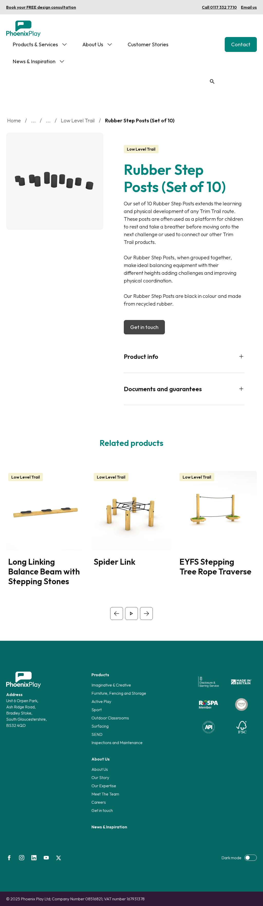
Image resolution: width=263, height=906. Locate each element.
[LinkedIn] (34, 858)
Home (14, 120)
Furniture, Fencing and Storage (118, 693)
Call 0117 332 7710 (219, 7)
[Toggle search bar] (212, 81)
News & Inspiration (34, 61)
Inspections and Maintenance (117, 742)
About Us (92, 44)
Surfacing (100, 726)
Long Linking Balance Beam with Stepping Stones (44, 571)
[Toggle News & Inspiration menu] (62, 61)
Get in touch (144, 327)
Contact (240, 44)
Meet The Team (105, 794)
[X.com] (58, 858)
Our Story (100, 777)
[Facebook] (9, 858)
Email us (249, 7)
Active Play (101, 701)
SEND (96, 734)
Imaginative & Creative (111, 685)
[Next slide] (146, 613)
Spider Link (114, 561)
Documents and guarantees (163, 389)
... (33, 120)
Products (100, 674)
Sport (96, 709)
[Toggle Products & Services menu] (64, 44)
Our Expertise (103, 785)
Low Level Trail (78, 120)
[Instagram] (21, 858)
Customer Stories (148, 44)
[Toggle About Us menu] (110, 44)
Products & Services (35, 44)
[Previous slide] (116, 613)
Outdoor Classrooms (110, 717)
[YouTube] (46, 858)
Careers (98, 802)
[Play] (131, 613)
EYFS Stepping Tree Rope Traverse (215, 566)
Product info (141, 356)
